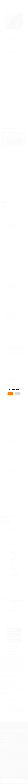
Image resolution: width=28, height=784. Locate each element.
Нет (17, 393)
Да (10, 393)
